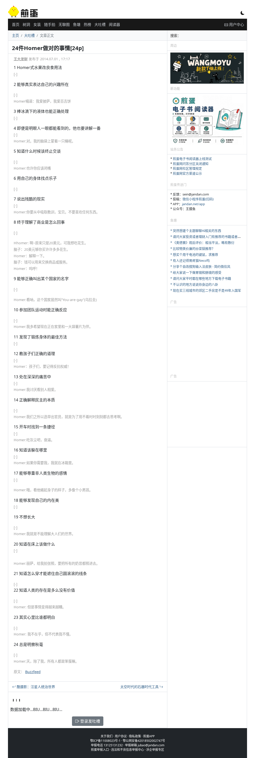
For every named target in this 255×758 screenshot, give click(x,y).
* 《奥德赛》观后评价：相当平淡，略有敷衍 (202, 242)
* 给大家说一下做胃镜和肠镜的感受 (195, 272)
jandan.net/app (193, 204)
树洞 (26, 24)
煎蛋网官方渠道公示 (187, 173)
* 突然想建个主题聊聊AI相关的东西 (195, 230)
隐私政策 (135, 736)
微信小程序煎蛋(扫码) (198, 199)
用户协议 (121, 736)
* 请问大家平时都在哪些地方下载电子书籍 (200, 278)
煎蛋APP (149, 736)
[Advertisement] (207, 340)
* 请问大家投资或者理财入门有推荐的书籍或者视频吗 (208, 236)
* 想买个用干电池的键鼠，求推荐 (194, 254)
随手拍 (49, 24)
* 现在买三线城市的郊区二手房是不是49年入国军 (205, 290)
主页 (15, 35)
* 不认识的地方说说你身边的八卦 (194, 284)
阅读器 (114, 24)
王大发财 (21, 59)
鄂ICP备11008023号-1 (105, 741)
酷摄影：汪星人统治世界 (35, 686)
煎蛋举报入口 (100, 750)
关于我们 (107, 736)
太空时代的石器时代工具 (140, 686)
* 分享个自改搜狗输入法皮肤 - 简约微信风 (200, 266)
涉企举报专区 (155, 750)
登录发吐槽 (89, 721)
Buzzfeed (33, 671)
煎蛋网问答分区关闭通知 (190, 163)
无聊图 (64, 24)
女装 (37, 24)
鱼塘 (76, 24)
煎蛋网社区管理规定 (187, 168)
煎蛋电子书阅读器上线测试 (192, 158)
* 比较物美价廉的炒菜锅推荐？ (192, 248)
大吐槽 (100, 24)
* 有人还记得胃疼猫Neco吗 (190, 260)
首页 (15, 24)
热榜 (87, 24)
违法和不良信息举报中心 (127, 750)
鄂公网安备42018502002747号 (144, 741)
